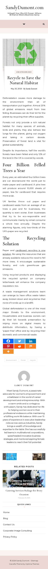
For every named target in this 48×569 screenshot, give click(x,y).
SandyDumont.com (25, 7)
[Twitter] (19, 341)
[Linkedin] (30, 341)
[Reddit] (19, 346)
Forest (23, 360)
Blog (5, 518)
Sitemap (34, 561)
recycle (33, 360)
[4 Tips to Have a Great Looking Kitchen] (39, 456)
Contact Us (8, 524)
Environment (11, 360)
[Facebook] (8, 341)
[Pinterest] (8, 346)
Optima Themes (32, 564)
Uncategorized (24, 72)
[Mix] (30, 346)
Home (6, 512)
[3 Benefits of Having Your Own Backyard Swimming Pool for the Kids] (9, 456)
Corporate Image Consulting (17, 530)
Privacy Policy (10, 536)
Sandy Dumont (31, 89)
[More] (8, 351)
